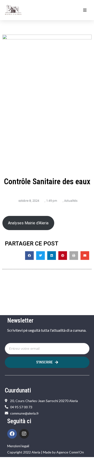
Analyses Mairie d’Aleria (28, 223)
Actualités (71, 200)
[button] (85, 10)
